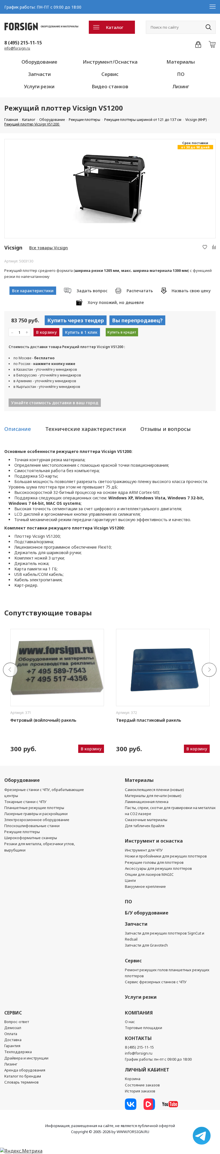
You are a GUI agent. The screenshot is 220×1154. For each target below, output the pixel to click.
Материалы (180, 61)
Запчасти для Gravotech (146, 945)
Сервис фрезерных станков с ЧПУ (155, 981)
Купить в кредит (121, 332)
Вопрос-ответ (16, 1021)
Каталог (114, 27)
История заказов (140, 1091)
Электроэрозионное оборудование (36, 819)
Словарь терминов (21, 1082)
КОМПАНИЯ (139, 1013)
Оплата (10, 1033)
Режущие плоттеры (22, 831)
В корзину (46, 332)
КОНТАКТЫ (138, 1038)
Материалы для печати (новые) (153, 795)
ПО (180, 74)
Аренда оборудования (24, 1070)
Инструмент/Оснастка (110, 61)
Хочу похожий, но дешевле (116, 302)
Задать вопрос (91, 290)
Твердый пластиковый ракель (42, 720)
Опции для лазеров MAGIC (149, 874)
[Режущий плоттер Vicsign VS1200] (109, 188)
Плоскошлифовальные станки (32, 825)
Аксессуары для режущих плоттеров (158, 868)
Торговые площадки (143, 1027)
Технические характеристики (85, 428)
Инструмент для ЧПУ (144, 850)
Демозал (12, 1027)
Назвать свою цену (191, 290)
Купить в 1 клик (81, 332)
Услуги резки (39, 86)
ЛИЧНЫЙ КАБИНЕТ (147, 1070)
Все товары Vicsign (48, 247)
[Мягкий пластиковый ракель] (163, 667)
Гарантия (12, 1045)
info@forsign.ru (17, 48)
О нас (130, 1021)
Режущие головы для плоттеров (154, 862)
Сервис (110, 74)
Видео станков (110, 86)
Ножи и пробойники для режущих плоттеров (166, 856)
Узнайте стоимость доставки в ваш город (54, 402)
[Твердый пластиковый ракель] (57, 667)
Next (209, 670)
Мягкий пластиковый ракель (146, 720)
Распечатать (140, 290)
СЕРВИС (13, 1013)
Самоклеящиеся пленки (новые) (154, 789)
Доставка (12, 1039)
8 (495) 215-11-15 (23, 43)
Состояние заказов (142, 1085)
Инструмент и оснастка (154, 841)
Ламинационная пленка (146, 801)
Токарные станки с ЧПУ (25, 801)
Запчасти (39, 74)
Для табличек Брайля (144, 825)
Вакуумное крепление (145, 886)
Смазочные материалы (146, 819)
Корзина (132, 1078)
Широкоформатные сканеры (30, 837)
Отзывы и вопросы (165, 428)
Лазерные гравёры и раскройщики (36, 813)
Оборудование (39, 61)
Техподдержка (18, 1051)
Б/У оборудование (146, 913)
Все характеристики (33, 290)
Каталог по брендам (22, 1076)
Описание (17, 428)
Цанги (130, 880)
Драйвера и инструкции (26, 1058)
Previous (10, 670)
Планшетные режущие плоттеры (34, 807)
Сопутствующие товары (48, 612)
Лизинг (180, 86)
